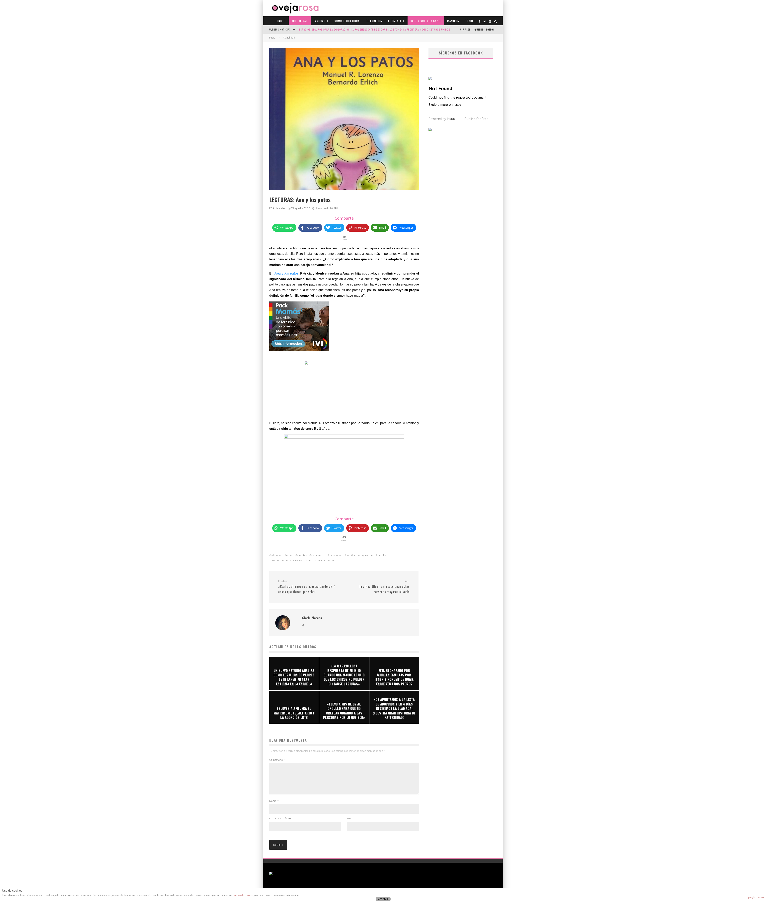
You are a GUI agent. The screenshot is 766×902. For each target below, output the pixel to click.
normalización (326, 560)
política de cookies (243, 895)
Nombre (274, 801)
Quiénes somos (484, 29)
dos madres (318, 554)
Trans (469, 21)
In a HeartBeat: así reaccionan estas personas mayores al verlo (384, 587)
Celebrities (374, 21)
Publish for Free (476, 119)
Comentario (277, 760)
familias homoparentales (286, 560)
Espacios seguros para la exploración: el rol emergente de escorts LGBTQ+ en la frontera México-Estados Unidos (374, 29)
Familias (320, 21)
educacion (336, 554)
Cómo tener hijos (347, 21)
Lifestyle (395, 21)
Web (349, 818)
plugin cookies (756, 897)
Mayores (453, 21)
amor (289, 554)
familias (382, 554)
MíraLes (465, 29)
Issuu (451, 119)
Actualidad (300, 21)
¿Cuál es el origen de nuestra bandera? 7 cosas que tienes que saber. (306, 587)
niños (309, 560)
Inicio (281, 21)
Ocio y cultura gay (424, 21)
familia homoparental (360, 554)
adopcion (276, 554)
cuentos (302, 554)
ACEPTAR (383, 899)
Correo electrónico (280, 818)
